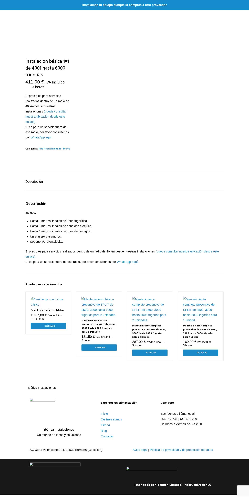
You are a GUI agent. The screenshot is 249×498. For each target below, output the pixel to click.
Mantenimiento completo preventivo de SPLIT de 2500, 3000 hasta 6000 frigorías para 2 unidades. (149, 331)
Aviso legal (140, 450)
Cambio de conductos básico (47, 310)
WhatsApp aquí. (41, 137)
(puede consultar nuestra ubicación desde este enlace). (46, 117)
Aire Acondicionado (50, 148)
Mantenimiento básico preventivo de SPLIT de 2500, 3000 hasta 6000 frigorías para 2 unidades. (98, 326)
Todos (66, 148)
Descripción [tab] (34, 181)
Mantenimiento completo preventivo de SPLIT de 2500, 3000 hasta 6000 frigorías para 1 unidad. (200, 331)
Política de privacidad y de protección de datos (181, 450)
